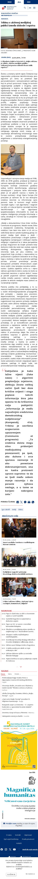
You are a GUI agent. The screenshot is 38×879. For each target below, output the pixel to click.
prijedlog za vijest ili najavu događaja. (20, 824)
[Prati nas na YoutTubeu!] (14, 849)
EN (30, 8)
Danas (3, 674)
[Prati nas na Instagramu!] (6, 849)
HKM (10, 2)
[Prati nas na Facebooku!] (1, 849)
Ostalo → (18, 674)
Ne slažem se (30, 874)
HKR (28, 2)
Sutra (10, 674)
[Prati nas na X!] (10, 849)
